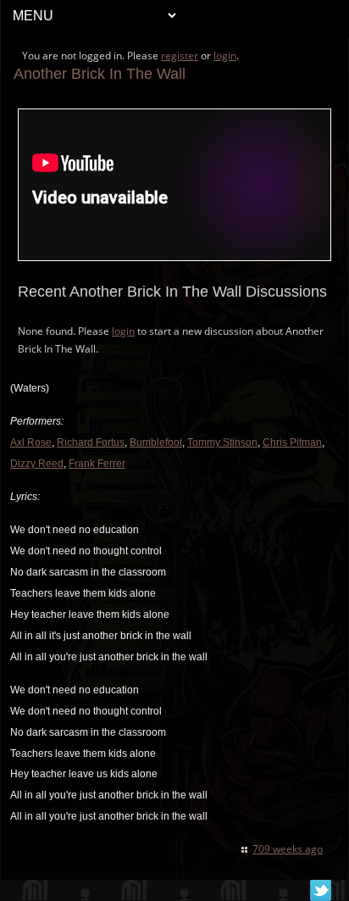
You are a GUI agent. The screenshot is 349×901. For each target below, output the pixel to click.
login (224, 55)
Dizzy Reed (37, 464)
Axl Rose (31, 442)
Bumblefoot (156, 442)
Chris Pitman (292, 442)
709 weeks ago (287, 849)
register (179, 55)
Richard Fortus (91, 442)
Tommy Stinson (222, 442)
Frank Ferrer (97, 464)
